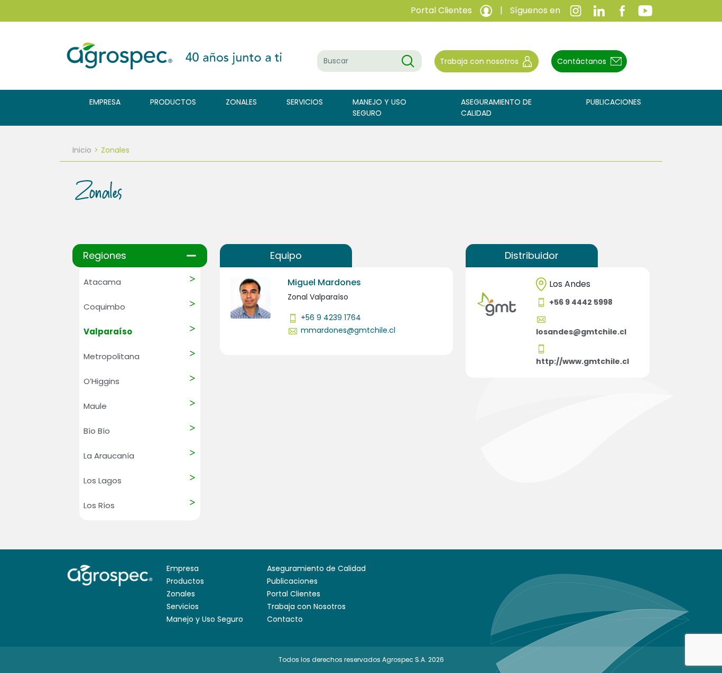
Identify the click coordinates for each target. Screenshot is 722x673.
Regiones (104, 255)
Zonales (241, 102)
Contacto (285, 619)
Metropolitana (112, 356)
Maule (95, 406)
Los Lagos (103, 480)
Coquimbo (104, 306)
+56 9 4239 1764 (331, 317)
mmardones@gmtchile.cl (348, 330)
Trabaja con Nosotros (306, 606)
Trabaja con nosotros (479, 61)
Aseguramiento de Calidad (496, 107)
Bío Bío (97, 430)
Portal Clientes (293, 593)
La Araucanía (109, 455)
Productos (173, 102)
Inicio (81, 150)
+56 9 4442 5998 (581, 302)
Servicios (304, 102)
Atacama (102, 281)
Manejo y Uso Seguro (379, 107)
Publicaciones (613, 102)
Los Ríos (99, 505)
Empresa (105, 102)
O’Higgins (101, 381)
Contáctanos (581, 61)
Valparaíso (108, 331)
